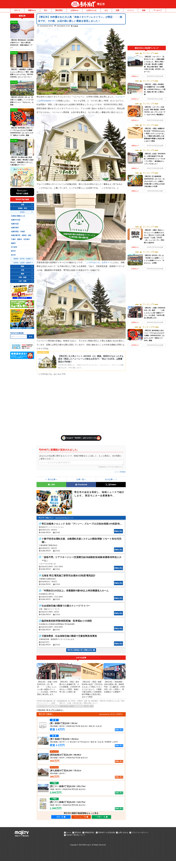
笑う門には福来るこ (56, 710)
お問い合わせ (123, 832)
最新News (32, 10)
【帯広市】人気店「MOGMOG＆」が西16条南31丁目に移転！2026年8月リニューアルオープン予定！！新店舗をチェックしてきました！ (154, 159)
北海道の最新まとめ (18, 216)
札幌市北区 (15, 224)
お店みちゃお (91, 10)
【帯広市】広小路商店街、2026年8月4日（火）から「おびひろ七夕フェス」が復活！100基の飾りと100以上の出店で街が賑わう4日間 (154, 181)
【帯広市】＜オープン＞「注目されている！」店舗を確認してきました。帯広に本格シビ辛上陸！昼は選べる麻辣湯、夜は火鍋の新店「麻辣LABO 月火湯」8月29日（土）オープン (154, 64)
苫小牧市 (14, 247)
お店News (74, 10)
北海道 (75, 26)
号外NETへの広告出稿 (106, 832)
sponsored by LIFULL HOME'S (110, 714)
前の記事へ (52, 479)
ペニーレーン (53, 706)
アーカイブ (157, 10)
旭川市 (13, 255)
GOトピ (17, 10)
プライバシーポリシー (140, 832)
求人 (45, 10)
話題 (117, 10)
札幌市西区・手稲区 (18, 231)
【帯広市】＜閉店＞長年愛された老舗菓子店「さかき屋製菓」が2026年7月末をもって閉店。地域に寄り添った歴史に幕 (154, 89)
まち (106, 10)
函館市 (13, 243)
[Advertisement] (147, 30)
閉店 (91, 706)
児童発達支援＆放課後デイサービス (70, 706)
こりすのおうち (42, 706)
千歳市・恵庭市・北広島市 (20, 239)
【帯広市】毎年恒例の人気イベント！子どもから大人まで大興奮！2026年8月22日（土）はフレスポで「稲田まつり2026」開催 (154, 335)
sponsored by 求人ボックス (64, 518)
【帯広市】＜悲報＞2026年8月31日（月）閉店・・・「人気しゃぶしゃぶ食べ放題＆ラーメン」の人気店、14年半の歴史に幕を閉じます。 (154, 313)
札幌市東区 (15, 227)
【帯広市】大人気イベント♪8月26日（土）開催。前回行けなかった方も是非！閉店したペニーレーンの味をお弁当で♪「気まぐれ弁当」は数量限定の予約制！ (91, 359)
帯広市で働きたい (46, 518)
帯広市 (101, 4)
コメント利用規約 (120, 472)
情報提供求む (90, 832)
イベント (130, 10)
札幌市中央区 (15, 220)
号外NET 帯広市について (75, 835)
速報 (143, 10)
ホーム (68, 832)
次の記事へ (109, 479)
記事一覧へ (81, 479)
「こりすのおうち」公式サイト (97, 262)
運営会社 (78, 832)
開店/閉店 (59, 10)
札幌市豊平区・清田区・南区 (21, 235)
